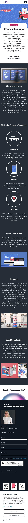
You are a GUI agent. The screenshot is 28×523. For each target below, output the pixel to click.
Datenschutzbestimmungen (20, 458)
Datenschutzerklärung (8, 507)
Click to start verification (13, 463)
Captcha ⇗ (20, 465)
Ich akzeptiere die (15, 458)
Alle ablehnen (14, 511)
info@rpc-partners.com (8, 432)
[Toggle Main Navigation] (2, 2)
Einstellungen (9, 519)
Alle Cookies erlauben (14, 515)
